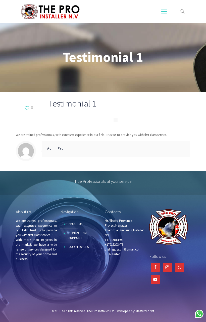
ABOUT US (75, 224)
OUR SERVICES (79, 247)
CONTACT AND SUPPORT (78, 235)
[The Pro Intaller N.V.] (51, 11)
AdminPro (55, 148)
